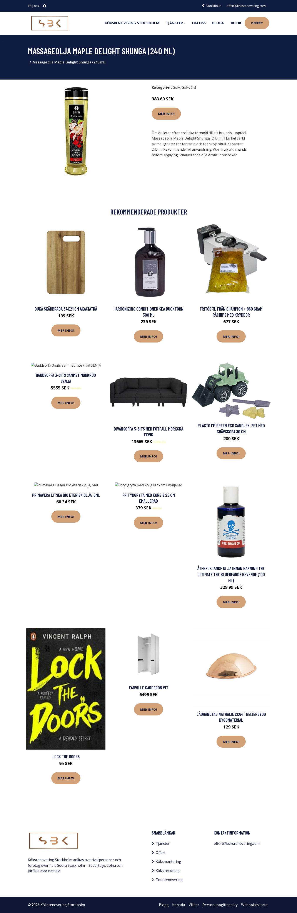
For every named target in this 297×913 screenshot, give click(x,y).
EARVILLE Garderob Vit (148, 687)
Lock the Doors (66, 756)
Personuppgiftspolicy (220, 904)
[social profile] (44, 6)
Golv (176, 87)
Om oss (199, 23)
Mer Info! (166, 113)
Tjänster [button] (174, 23)
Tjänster (163, 843)
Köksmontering (168, 861)
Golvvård (189, 87)
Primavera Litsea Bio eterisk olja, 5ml (66, 495)
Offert (257, 23)
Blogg (218, 23)
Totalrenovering (169, 879)
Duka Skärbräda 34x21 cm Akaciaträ (66, 308)
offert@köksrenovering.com (246, 6)
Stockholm (213, 6)
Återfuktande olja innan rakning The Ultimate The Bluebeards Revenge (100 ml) (231, 574)
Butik (236, 23)
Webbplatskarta (254, 904)
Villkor (194, 904)
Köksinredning (168, 870)
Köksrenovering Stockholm (132, 23)
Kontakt (178, 904)
